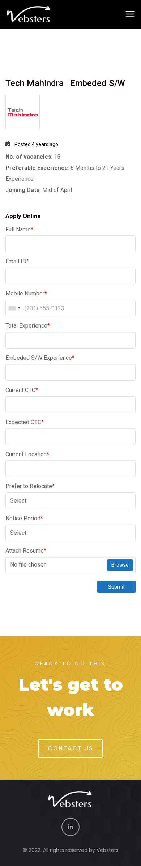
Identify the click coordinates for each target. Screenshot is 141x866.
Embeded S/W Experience (39, 357)
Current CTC (21, 390)
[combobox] (14, 308)
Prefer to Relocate (30, 486)
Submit (116, 587)
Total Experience (27, 325)
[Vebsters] (28, 14)
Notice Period (24, 518)
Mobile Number (26, 293)
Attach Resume (25, 550)
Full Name (19, 229)
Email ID (17, 261)
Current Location (27, 454)
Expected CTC (24, 422)
